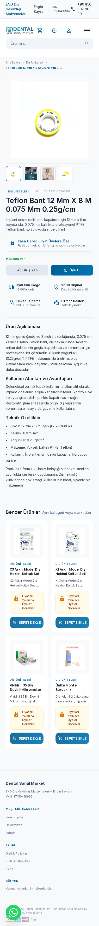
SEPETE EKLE (26, 622)
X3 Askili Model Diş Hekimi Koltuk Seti (25, 571)
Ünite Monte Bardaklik (66, 687)
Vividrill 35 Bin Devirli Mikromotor (25, 687)
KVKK (9, 869)
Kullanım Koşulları (18, 861)
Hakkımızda (14, 825)
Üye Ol (71, 270)
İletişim (11, 832)
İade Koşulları (15, 817)
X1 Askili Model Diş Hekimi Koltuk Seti (71, 571)
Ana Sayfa (13, 62)
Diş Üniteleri (34, 62)
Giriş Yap (27, 270)
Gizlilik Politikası (17, 853)
